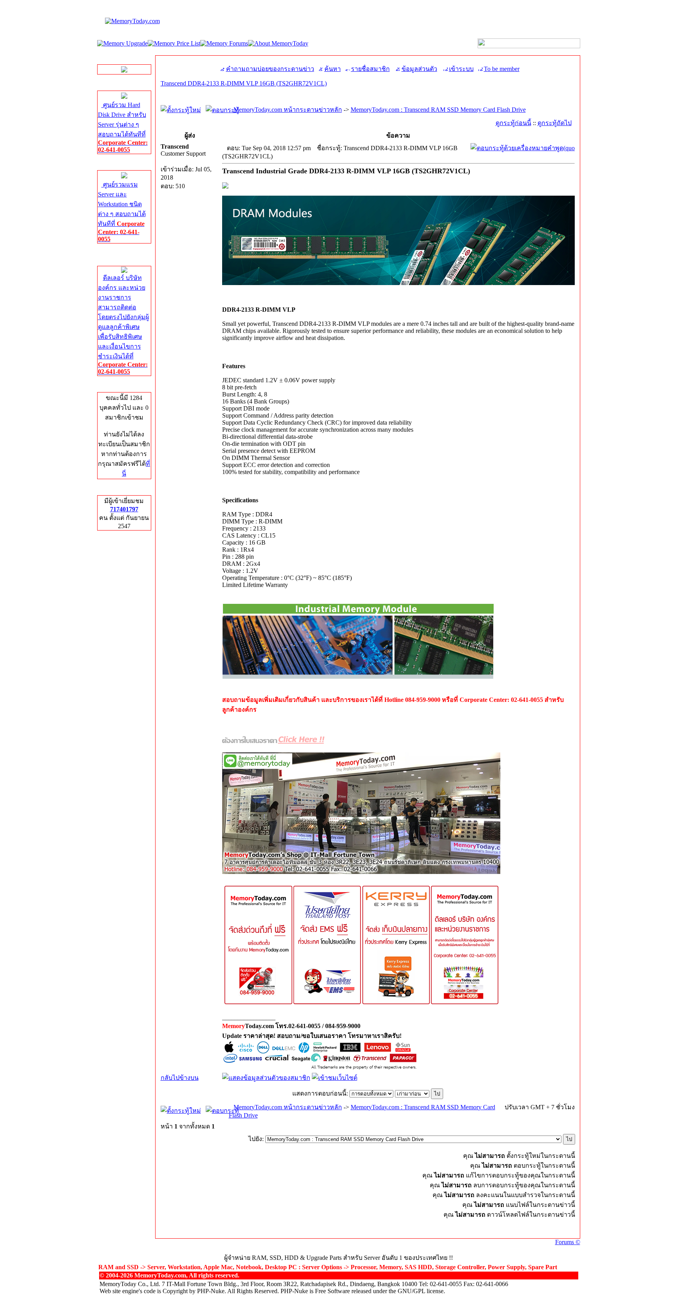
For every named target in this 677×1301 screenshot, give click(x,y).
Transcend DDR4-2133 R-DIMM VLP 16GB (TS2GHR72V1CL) (244, 83)
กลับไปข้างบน (180, 1077)
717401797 (124, 509)
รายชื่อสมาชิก (370, 68)
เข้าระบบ (461, 68)
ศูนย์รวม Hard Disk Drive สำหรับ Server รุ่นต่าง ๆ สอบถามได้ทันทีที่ (123, 127)
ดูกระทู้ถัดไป (555, 123)
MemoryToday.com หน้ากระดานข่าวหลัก (288, 109)
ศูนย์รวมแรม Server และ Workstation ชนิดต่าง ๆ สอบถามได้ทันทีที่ (122, 211)
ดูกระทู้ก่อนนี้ (513, 123)
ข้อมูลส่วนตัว (419, 68)
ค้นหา (332, 68)
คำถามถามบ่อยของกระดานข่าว (270, 68)
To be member (502, 68)
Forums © (567, 1242)
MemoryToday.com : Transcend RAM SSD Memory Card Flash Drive (438, 109)
